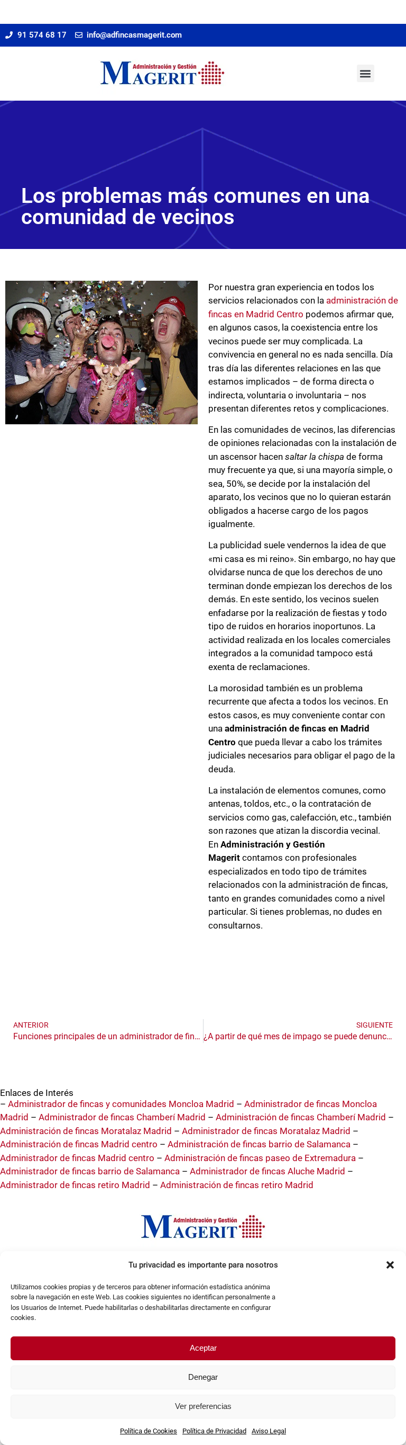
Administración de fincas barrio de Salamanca (259, 1144)
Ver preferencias (203, 1406)
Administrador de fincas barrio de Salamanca (90, 1171)
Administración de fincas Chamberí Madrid (301, 1117)
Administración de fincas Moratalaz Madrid (86, 1131)
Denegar (203, 1376)
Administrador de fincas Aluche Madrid (267, 1171)
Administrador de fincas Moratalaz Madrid (266, 1131)
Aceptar (203, 1347)
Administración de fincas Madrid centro (79, 1144)
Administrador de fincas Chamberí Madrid (122, 1117)
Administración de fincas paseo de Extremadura (260, 1158)
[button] (390, 1265)
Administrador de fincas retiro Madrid (75, 1185)
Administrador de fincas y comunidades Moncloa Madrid (121, 1104)
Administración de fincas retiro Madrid (236, 1185)
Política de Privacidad (214, 1431)
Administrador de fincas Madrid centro (77, 1158)
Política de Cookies (148, 1431)
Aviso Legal (269, 1431)
